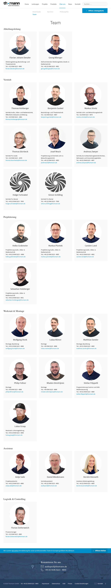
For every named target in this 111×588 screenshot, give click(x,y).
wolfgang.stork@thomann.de (15, 348)
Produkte (53, 4)
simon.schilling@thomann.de (50, 204)
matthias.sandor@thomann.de (86, 348)
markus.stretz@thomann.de (85, 117)
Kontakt (77, 4)
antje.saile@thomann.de (13, 486)
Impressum (45, 584)
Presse (70, 584)
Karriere (50, 12)
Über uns (62, 4)
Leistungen (35, 4)
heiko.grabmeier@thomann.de (15, 257)
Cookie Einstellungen (81, 584)
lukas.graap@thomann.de (14, 435)
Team (35, 14)
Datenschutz (56, 584)
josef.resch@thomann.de (49, 163)
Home (27, 4)
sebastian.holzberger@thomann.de (17, 300)
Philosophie (64, 12)
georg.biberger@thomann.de (50, 69)
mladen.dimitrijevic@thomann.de (52, 392)
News (70, 4)
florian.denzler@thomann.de (15, 69)
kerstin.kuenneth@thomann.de (86, 486)
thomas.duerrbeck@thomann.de (16, 160)
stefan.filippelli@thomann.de (85, 394)
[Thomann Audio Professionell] (11, 4)
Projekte (44, 4)
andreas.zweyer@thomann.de (86, 163)
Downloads (37, 12)
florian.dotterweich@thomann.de (16, 536)
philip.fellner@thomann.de (14, 392)
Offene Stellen (100, 550)
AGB (64, 584)
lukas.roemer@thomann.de (50, 348)
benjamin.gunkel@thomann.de (51, 117)
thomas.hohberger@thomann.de (16, 119)
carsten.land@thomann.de (85, 257)
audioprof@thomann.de (49, 486)
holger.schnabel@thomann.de (15, 204)
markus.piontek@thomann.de (50, 257)
